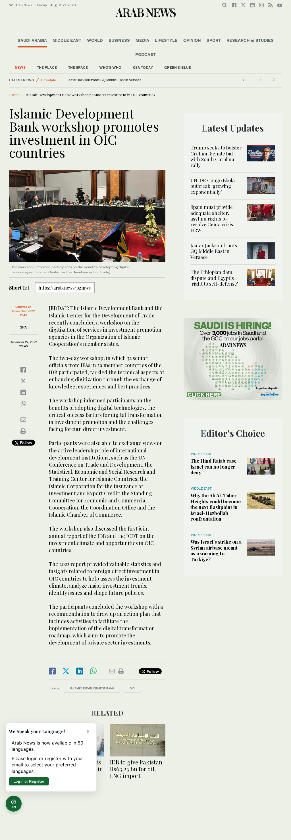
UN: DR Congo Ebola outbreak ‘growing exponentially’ (212, 186)
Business (119, 40)
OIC (132, 688)
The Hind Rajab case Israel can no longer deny (213, 466)
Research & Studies (250, 40)
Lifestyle (166, 40)
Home (14, 94)
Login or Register (28, 781)
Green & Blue (177, 67)
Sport (214, 40)
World (95, 40)
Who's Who (110, 67)
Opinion (192, 40)
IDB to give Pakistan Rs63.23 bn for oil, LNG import (136, 768)
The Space (78, 67)
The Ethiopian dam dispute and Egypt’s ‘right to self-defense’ (214, 278)
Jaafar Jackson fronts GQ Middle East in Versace (104, 80)
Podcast (145, 54)
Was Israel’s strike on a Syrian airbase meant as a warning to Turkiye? (216, 550)
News (20, 67)
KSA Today (143, 67)
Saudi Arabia (32, 40)
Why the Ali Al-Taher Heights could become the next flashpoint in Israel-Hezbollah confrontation (215, 507)
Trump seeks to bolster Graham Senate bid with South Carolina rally (216, 156)
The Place (47, 67)
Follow (25, 442)
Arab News (23, 5)
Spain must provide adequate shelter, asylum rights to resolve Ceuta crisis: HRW (212, 218)
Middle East (67, 40)
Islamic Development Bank (92, 688)
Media (142, 40)
